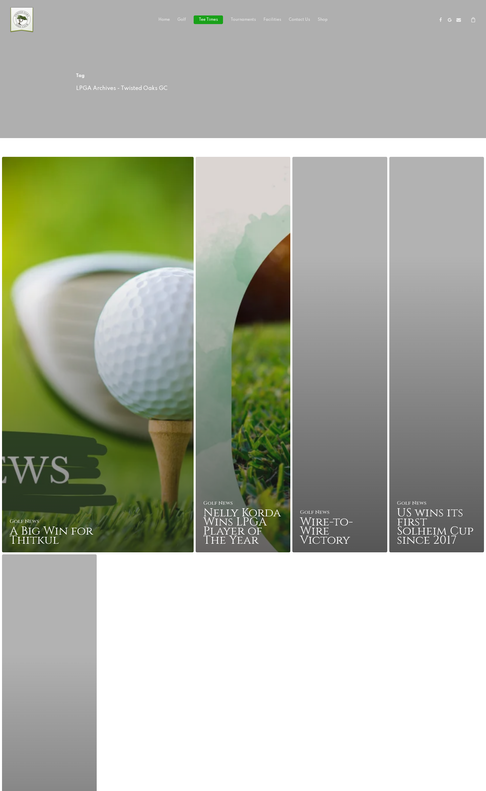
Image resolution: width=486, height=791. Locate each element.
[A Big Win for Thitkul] (98, 354)
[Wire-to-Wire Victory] (339, 354)
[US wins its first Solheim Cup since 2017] (436, 354)
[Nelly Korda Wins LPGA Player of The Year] (243, 354)
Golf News (24, 521)
